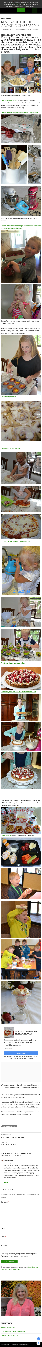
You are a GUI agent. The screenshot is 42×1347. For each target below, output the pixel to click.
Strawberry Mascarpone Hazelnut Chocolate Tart (18, 692)
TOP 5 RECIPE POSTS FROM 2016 (12, 1136)
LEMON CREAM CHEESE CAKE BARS (13, 1331)
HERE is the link (6, 835)
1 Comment (35, 29)
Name (3, 1228)
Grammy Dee (8, 1160)
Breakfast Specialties (8, 397)
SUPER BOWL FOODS (8, 1143)
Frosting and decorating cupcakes (13, 663)
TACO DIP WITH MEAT (9, 1328)
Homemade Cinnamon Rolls (10, 448)
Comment (5, 1202)
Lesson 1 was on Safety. (9, 100)
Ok (21, 10)
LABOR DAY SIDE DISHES (9, 1335)
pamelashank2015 (23, 29)
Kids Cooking (6, 18)
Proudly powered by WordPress (20, 1344)
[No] (39, 7)
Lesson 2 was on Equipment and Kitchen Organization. (19, 112)
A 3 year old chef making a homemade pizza (16, 541)
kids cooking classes (9, 1126)
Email (3, 1236)
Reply (7, 1182)
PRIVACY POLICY (5, 1344)
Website (4, 1245)
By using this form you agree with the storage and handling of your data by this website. (19, 1255)
